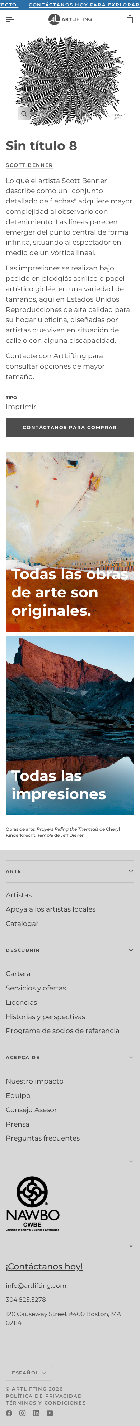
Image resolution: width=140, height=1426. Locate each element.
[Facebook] (9, 1413)
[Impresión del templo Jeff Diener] (70, 725)
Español (25, 1372)
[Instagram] (22, 1413)
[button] (70, 871)
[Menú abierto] (16, 19)
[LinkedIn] (36, 1413)
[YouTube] (50, 1413)
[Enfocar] (70, 81)
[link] (70, 427)
